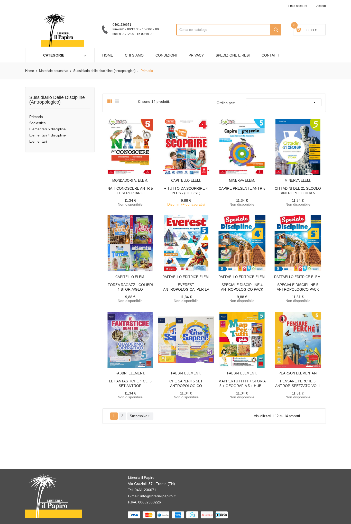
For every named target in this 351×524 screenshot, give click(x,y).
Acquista (190, 177)
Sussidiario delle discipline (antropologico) (57, 100)
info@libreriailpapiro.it (158, 496)
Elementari (38, 141)
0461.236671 (145, 490)
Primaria (36, 117)
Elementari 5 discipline (47, 129)
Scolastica (37, 123)
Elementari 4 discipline (47, 135)
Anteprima (118, 177)
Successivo (140, 416)
